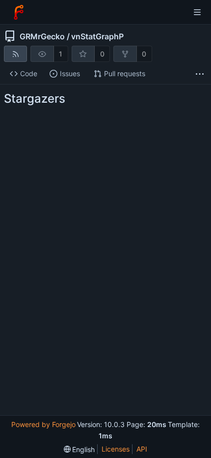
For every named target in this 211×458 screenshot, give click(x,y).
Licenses (116, 449)
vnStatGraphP (97, 36)
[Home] (18, 12)
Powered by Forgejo (43, 424)
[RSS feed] (15, 54)
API (141, 449)
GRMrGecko (42, 36)
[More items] (199, 74)
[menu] (79, 449)
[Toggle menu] (197, 12)
